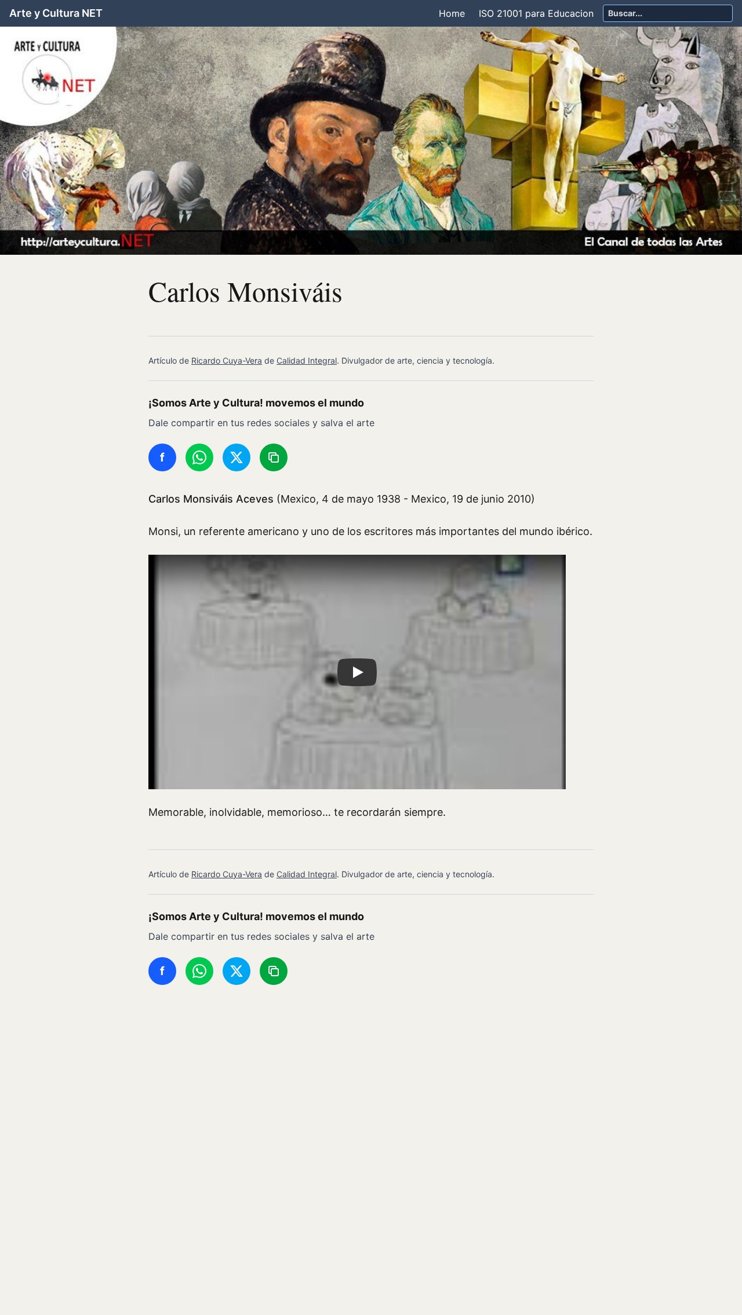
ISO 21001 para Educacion (536, 13)
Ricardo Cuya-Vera (226, 360)
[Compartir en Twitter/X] (236, 457)
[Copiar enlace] (274, 457)
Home (452, 13)
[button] (357, 672)
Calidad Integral (307, 360)
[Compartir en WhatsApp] (199, 457)
